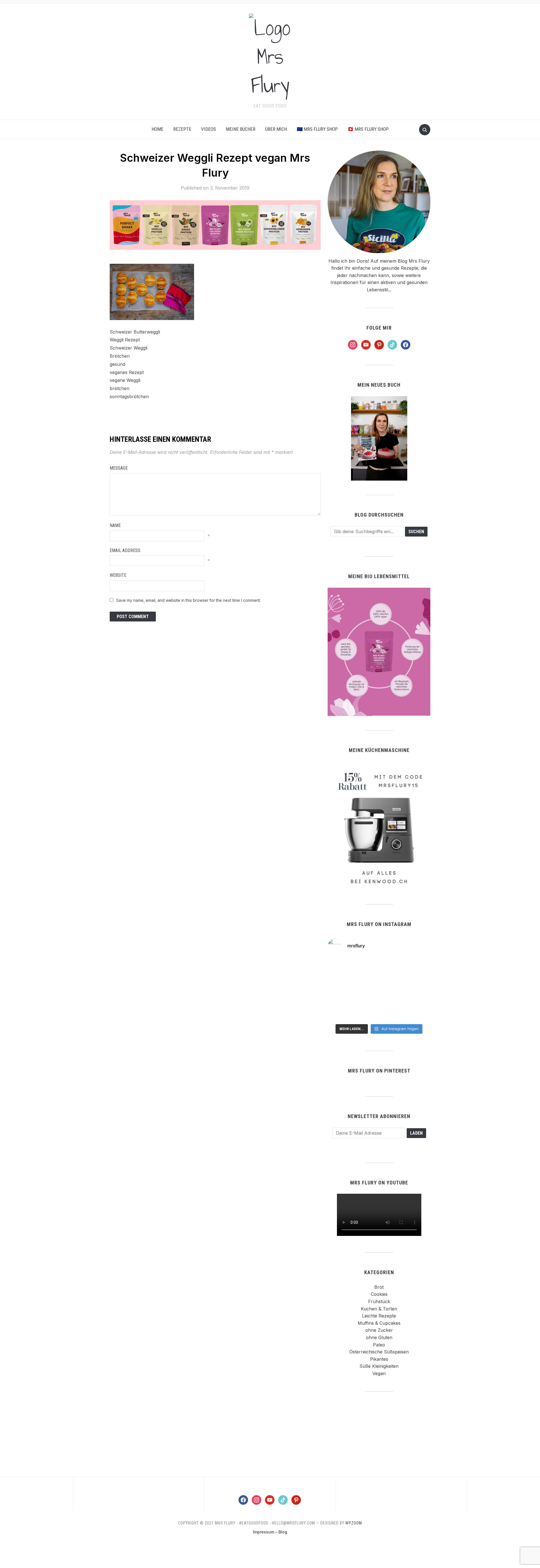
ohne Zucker (379, 1330)
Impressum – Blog (270, 1531)
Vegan (379, 1373)
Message (119, 468)
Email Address (125, 550)
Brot (379, 1287)
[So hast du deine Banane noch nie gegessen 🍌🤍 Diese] (414, 990)
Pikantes (379, 1359)
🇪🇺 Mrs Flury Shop (317, 129)
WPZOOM (353, 1523)
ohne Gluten (379, 1337)
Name (115, 525)
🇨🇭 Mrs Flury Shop (368, 129)
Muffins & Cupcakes (379, 1323)
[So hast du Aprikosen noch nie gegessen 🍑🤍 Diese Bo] (414, 968)
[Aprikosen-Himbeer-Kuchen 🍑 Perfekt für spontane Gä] (379, 990)
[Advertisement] (379, 1434)
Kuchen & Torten (379, 1309)
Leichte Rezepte (379, 1316)
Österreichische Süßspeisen (379, 1352)
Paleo (379, 1345)
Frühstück (379, 1301)
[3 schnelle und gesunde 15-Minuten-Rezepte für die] (379, 968)
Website (118, 575)
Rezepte (182, 129)
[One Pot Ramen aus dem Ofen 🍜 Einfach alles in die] (344, 968)
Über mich (276, 129)
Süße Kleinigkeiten (379, 1366)
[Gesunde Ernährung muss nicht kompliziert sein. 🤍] (344, 1010)
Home (157, 129)
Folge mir (379, 328)
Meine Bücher (240, 129)
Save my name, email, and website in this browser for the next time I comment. (188, 600)
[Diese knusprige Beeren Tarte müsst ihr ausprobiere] (379, 1010)
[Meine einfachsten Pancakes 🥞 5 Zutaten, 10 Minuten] (344, 990)
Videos (208, 129)
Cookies (379, 1294)
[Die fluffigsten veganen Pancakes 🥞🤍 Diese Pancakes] (414, 1010)
